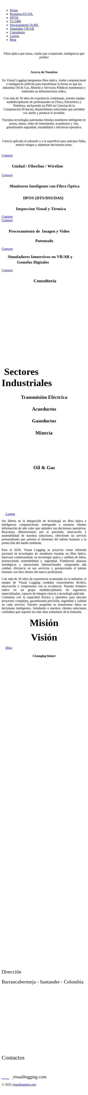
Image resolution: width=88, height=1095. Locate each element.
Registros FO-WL (21, 14)
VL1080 (15, 21)
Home (14, 10)
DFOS (14, 17)
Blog (13, 39)
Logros (14, 36)
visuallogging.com (24, 1084)
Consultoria (17, 32)
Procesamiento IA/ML (24, 25)
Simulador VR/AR (22, 28)
